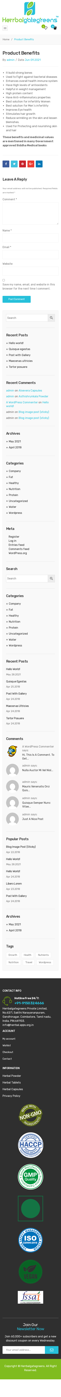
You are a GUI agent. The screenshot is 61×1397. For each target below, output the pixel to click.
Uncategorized (18, 501)
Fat (11, 477)
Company (15, 471)
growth (12, 955)
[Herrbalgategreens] (30, 12)
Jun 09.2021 (33, 60)
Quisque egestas (19, 349)
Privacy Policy (11, 1096)
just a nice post (32, 819)
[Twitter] (14, 164)
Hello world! (16, 343)
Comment (10, 199)
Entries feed (16, 545)
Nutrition (14, 489)
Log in (12, 540)
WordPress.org (18, 553)
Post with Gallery (19, 355)
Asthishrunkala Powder (33, 396)
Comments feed (19, 549)
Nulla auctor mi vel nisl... (37, 770)
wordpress (45, 962)
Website (8, 263)
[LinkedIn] (39, 164)
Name (7, 230)
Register (14, 536)
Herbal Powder (12, 1075)
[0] (55, 28)
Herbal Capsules (13, 1089)
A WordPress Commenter (22, 402)
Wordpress (15, 512)
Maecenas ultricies (21, 361)
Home (6, 39)
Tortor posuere (18, 367)
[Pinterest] (22, 164)
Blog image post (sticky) (34, 412)
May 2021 (15, 441)
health (27, 955)
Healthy (14, 483)
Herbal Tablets (12, 1082)
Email (7, 247)
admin (11, 60)
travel (28, 962)
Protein (13, 495)
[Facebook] (6, 164)
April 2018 (15, 447)
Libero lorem (14, 883)
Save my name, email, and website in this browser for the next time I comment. (29, 286)
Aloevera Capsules (30, 390)
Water (12, 506)
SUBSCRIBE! (51, 1350)
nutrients (43, 955)
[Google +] (30, 164)
